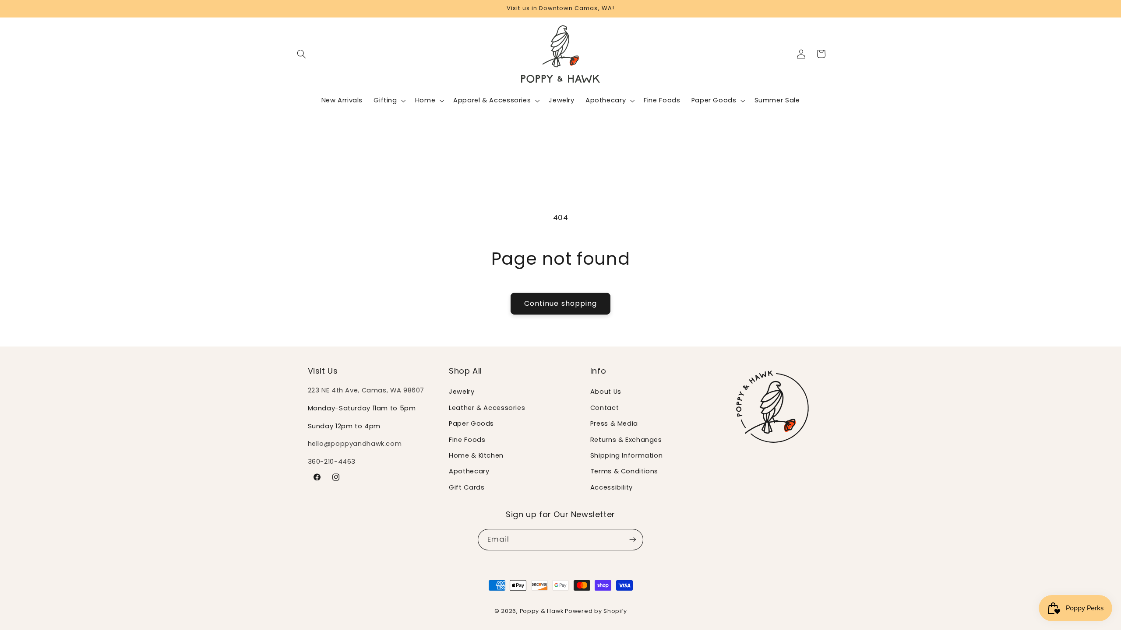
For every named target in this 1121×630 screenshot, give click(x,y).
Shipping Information (626, 455)
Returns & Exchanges (626, 439)
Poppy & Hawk (542, 611)
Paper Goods (471, 423)
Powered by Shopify (596, 611)
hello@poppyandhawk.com (355, 443)
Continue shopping (560, 303)
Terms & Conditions (624, 471)
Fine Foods (467, 439)
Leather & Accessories (487, 407)
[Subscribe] (633, 539)
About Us (605, 391)
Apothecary (469, 471)
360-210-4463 (332, 461)
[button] (302, 54)
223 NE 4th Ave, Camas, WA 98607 (366, 390)
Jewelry (461, 391)
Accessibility (611, 487)
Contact (604, 407)
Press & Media (614, 423)
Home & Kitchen (476, 455)
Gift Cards (466, 487)
